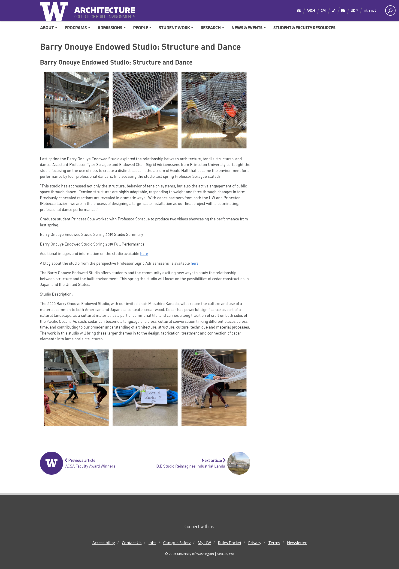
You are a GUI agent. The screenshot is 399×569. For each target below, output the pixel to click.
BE (299, 10)
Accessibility (103, 542)
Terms (274, 542)
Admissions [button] (110, 27)
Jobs (152, 542)
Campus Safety (177, 542)
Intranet (369, 10)
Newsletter (297, 542)
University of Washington (55, 10)
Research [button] (211, 27)
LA (333, 10)
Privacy (254, 542)
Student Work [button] (174, 27)
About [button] (47, 27)
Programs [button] (76, 27)
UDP (354, 10)
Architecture (103, 7)
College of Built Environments (209, 510)
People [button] (140, 27)
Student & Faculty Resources (304, 27)
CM (323, 10)
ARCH (311, 10)
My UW (204, 542)
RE (343, 10)
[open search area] (390, 10)
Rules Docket (229, 542)
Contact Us (132, 542)
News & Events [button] (247, 27)
